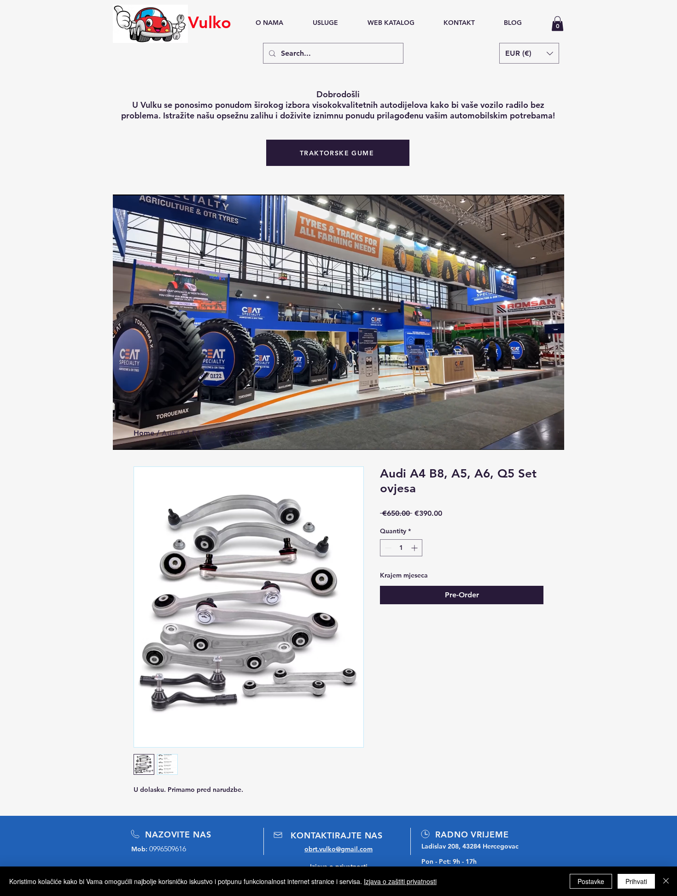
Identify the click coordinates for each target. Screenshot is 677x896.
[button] (557, 23)
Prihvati (636, 881)
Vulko (209, 22)
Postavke (591, 881)
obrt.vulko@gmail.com (338, 849)
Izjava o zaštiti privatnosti (400, 881)
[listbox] (529, 53)
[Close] (665, 881)
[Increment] (415, 548)
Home (144, 433)
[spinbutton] (401, 548)
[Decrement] (387, 548)
